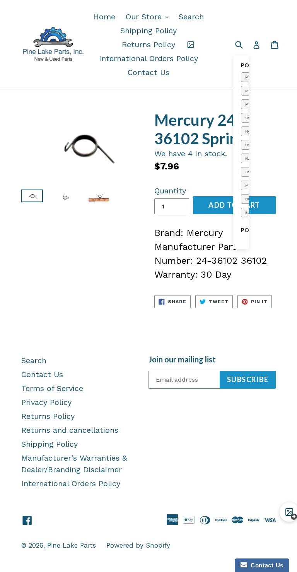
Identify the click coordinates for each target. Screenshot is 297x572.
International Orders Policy (148, 58)
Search (191, 16)
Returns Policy (148, 44)
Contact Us (148, 72)
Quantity (170, 190)
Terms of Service (52, 388)
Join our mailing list (182, 359)
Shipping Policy (148, 30)
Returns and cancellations (69, 430)
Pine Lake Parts (71, 545)
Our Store (149, 16)
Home (104, 16)
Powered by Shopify (138, 545)
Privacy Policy (46, 402)
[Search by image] (191, 44)
